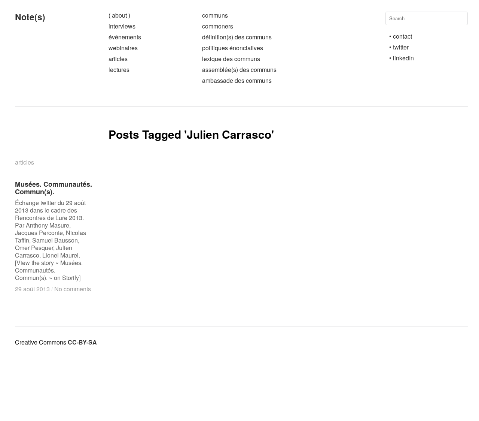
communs (215, 15)
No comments (72, 289)
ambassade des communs (237, 80)
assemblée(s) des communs (239, 69)
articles (118, 58)
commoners (217, 26)
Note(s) (30, 16)
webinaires (123, 47)
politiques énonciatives (232, 47)
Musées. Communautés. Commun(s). (53, 187)
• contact (400, 36)
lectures (119, 69)
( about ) (119, 15)
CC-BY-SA (82, 342)
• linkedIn (401, 58)
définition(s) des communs (237, 37)
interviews (122, 26)
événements (125, 37)
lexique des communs (231, 58)
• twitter (399, 47)
